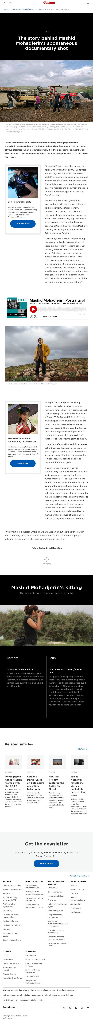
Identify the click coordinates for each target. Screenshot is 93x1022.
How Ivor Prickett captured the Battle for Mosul (56, 782)
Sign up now (46, 863)
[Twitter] (82, 1008)
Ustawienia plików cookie (31, 1000)
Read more (23, 463)
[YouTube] (88, 1008)
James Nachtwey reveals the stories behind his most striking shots (78, 786)
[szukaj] (10, 3)
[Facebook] (64, 1008)
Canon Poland (9, 1007)
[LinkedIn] (76, 1008)
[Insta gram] (70, 1008)
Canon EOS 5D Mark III (20, 669)
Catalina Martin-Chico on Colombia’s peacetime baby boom (35, 782)
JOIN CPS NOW (23, 224)
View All (81, 749)
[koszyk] (4, 3)
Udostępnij (47, 564)
